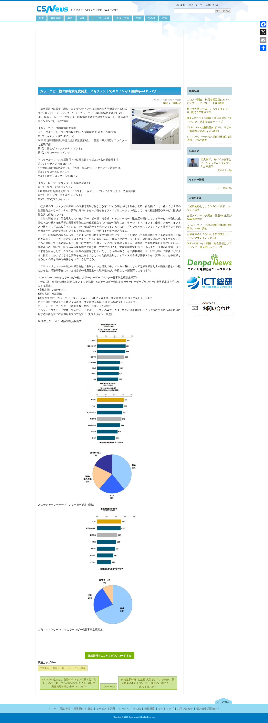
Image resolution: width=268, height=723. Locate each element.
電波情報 (65, 708)
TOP (41, 18)
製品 (90, 708)
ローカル (124, 708)
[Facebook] (263, 24)
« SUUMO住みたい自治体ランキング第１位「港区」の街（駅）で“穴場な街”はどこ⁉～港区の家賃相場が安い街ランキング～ (69, 683)
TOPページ (108, 686)
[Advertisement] (134, 57)
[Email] (263, 40)
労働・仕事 (58, 668)
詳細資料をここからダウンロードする (109, 655)
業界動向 (79, 708)
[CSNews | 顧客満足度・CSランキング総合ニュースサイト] (52, 13)
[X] (263, 32)
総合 (164, 18)
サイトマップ (195, 5)
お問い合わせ (212, 5)
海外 (112, 708)
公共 (138, 18)
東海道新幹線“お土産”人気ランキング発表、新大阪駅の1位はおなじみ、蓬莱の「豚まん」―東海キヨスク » (147, 683)
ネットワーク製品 (76, 668)
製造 (70, 18)
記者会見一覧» (225, 170)
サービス (101, 708)
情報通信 (55, 18)
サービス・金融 (100, 18)
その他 (151, 18)
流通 (82, 18)
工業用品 (176, 103)
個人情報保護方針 (206, 708)
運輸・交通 (122, 18)
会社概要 (180, 5)
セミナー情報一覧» (223, 188)
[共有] (263, 48)
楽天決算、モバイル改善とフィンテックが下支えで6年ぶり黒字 (216, 163)
